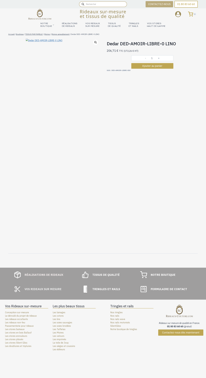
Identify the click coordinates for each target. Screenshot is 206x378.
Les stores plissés (14, 339)
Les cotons (58, 315)
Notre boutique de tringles (123, 329)
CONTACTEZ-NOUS (159, 4)
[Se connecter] (180, 14)
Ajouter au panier (152, 65)
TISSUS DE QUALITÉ (114, 24)
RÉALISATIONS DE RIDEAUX (69, 24)
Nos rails (114, 315)
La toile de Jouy (61, 342)
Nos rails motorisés (120, 322)
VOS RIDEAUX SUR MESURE (92, 24)
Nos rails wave (117, 319)
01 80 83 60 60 (186, 4)
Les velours (58, 336)
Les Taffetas (59, 329)
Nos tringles (116, 312)
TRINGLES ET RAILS (134, 24)
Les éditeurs (59, 349)
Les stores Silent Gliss (16, 342)
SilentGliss (115, 325)
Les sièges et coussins (64, 346)
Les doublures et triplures (18, 346)
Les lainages (59, 312)
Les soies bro (59, 325)
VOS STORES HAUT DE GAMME (156, 24)
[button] (95, 42)
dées (68, 325)
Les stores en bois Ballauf (18, 332)
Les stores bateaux (15, 329)
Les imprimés (59, 339)
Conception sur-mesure (17, 312)
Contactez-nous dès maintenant (180, 332)
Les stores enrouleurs (16, 336)
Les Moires (58, 332)
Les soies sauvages (62, 322)
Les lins (56, 319)
